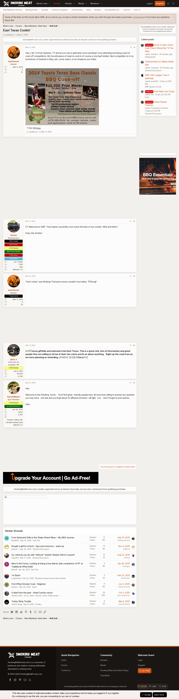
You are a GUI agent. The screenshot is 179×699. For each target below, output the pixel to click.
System (144, 686)
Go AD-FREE (144, 671)
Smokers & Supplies (60, 10)
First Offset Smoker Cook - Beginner (28, 584)
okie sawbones (123, 595)
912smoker (125, 578)
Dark (164, 686)
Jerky (88, 10)
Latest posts (147, 39)
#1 (134, 47)
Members (94, 3)
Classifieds (105, 675)
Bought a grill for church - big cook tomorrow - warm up (37, 546)
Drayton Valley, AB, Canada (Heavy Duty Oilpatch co (14, 422)
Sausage (44, 10)
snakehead (16, 578)
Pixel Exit (123, 686)
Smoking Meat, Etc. (112, 10)
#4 (134, 345)
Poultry (38, 604)
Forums (57, 3)
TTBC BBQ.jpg (33, 128)
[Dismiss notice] (173, 16)
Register (141, 665)
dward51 (15, 558)
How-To (137, 10)
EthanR (14, 569)
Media (81, 3)
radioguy (126, 566)
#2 (134, 221)
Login (140, 660)
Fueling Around (123, 540)
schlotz (127, 558)
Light (154, 686)
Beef (34, 587)
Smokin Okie (16, 595)
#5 (134, 383)
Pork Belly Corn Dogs (164, 91)
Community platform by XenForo (87, 686)
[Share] (131, 47)
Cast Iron (126, 10)
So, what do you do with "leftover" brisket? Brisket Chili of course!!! (43, 555)
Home (63, 660)
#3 (134, 276)
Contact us (65, 670)
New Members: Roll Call (12, 10)
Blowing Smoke (32, 10)
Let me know (139, 17)
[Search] (173, 3)
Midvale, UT (18, 269)
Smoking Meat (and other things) (114, 670)
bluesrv (14, 587)
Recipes (97, 10)
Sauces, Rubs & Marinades (46, 595)
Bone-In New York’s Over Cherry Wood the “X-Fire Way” (159, 48)
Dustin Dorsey (124, 587)
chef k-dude (16, 604)
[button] (49, 3)
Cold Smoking (77, 10)
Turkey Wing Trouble (21, 601)
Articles (68, 3)
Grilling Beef (150, 57)
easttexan (9, 35)
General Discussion (41, 549)
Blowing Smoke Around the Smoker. (50, 578)
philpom (14, 549)
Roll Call (36, 540)
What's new (41, 3)
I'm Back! (15, 575)
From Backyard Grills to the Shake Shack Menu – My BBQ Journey (42, 537)
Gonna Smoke (124, 604)
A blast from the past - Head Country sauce (32, 592)
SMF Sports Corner (153, 87)
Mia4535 (15, 540)
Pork (147, 97)
